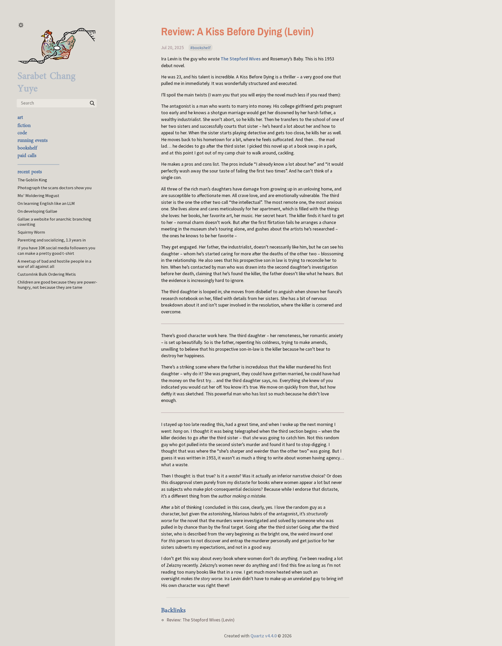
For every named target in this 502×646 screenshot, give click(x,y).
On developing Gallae (37, 211)
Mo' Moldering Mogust (38, 195)
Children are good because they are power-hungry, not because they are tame (57, 284)
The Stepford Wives (241, 59)
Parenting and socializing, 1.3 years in (52, 240)
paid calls (27, 155)
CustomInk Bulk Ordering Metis (47, 274)
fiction (24, 125)
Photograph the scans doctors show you (55, 188)
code (22, 133)
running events (33, 140)
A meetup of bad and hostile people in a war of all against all (54, 263)
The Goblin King (32, 180)
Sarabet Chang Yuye (46, 82)
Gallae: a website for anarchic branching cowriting (54, 221)
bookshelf (27, 148)
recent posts (30, 172)
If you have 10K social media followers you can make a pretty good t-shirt (56, 250)
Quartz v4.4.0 (263, 636)
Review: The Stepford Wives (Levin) (201, 620)
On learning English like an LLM (46, 203)
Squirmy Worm (31, 232)
